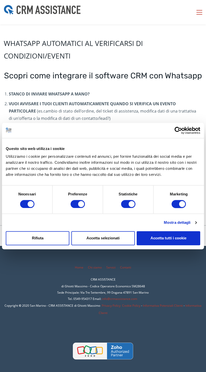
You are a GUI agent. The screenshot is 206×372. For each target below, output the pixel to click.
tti (129, 267)
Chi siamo (95, 267)
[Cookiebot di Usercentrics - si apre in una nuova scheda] (178, 130)
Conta (124, 267)
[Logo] (42, 12)
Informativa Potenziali (158, 305)
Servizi (111, 267)
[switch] (78, 204)
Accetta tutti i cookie (168, 238)
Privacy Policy (111, 305)
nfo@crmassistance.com (120, 299)
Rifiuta (37, 238)
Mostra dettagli (177, 222)
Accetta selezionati (103, 238)
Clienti (178, 305)
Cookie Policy (131, 305)
